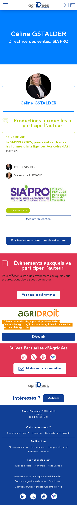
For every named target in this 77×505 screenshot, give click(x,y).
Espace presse (23, 466)
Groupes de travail (58, 447)
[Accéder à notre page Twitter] (33, 357)
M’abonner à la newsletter (43, 368)
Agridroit (40, 466)
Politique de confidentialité (47, 477)
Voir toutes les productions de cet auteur (38, 240)
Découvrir (38, 337)
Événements (37, 447)
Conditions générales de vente (30, 481)
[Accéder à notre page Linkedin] (24, 357)
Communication (18, 210)
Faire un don (55, 466)
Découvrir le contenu (38, 219)
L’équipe (37, 433)
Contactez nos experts (57, 433)
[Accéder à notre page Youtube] (43, 357)
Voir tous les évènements (38, 295)
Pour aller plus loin (38, 460)
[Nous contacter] (72, 5)
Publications (38, 441)
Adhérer (53, 398)
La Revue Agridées (38, 452)
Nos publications (18, 447)
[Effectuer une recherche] (64, 5)
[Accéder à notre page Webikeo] (53, 357)
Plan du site (54, 481)
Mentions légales (22, 477)
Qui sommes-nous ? (38, 427)
